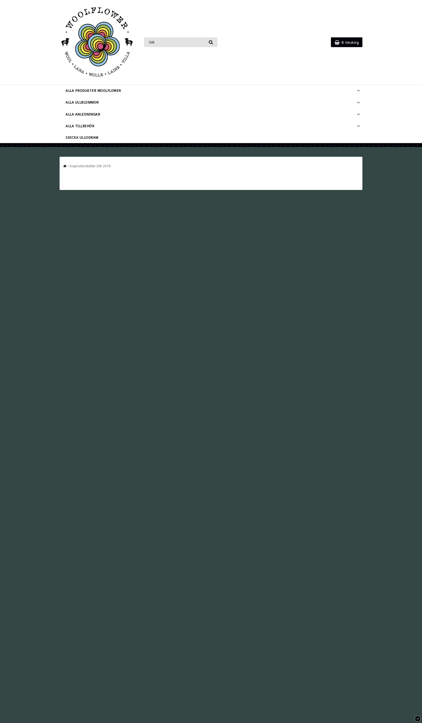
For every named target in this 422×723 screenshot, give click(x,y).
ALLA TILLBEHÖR (80, 126)
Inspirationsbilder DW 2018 (90, 166)
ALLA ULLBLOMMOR (82, 102)
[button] (346, 42)
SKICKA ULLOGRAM (82, 137)
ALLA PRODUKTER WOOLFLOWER (93, 91)
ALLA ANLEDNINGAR (83, 114)
